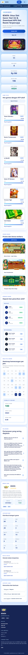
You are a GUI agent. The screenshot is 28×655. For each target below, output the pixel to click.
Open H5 (3, 625)
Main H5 (14, 35)
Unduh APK (14, 31)
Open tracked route (8, 566)
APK (19, 2)
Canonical (3, 627)
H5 (24, 2)
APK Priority (14, 240)
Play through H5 (7, 122)
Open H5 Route (14, 101)
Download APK (4, 623)
